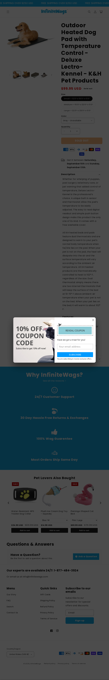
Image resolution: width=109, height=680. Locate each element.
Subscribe (75, 354)
